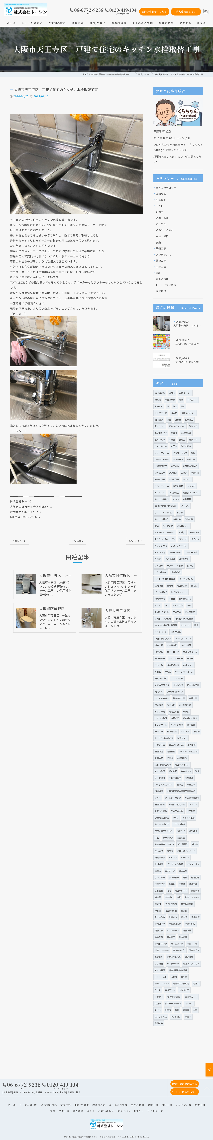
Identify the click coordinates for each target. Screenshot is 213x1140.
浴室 (197, 771)
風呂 (177, 1010)
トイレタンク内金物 (188, 751)
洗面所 (168, 1010)
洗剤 (167, 605)
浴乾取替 (159, 585)
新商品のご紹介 (190, 718)
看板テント (170, 990)
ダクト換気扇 (171, 903)
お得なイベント (162, 612)
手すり (195, 844)
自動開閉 (187, 499)
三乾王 (190, 658)
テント (158, 990)
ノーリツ (185, 505)
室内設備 (191, 724)
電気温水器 (162, 279)
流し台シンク (183, 525)
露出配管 (195, 917)
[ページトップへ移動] (207, 1087)
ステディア (170, 870)
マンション (176, 1016)
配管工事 (161, 260)
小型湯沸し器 (175, 923)
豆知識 (168, 671)
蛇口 (183, 406)
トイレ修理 (186, 645)
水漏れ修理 (186, 432)
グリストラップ (180, 452)
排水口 (174, 413)
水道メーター (185, 393)
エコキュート (191, 996)
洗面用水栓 (172, 645)
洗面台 (172, 598)
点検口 (186, 711)
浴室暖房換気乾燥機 (178, 970)
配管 (196, 625)
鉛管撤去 (189, 419)
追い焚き (173, 472)
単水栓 (158, 910)
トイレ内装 (178, 605)
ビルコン (173, 857)
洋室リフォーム (162, 950)
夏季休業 (159, 757)
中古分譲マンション (164, 830)
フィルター (192, 399)
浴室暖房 (171, 751)
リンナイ (159, 996)
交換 (158, 242)
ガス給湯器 (174, 492)
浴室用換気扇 (185, 704)
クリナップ (168, 837)
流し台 (194, 585)
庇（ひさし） (179, 950)
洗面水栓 (187, 930)
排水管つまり (185, 598)
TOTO (176, 817)
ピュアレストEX (176, 744)
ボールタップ (177, 943)
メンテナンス (163, 254)
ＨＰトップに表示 (166, 285)
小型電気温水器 (162, 817)
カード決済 (160, 777)
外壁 (185, 877)
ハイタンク (168, 525)
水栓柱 (174, 976)
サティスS (185, 625)
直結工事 (191, 459)
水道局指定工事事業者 (165, 532)
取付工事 (192, 744)
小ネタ (176, 499)
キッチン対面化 (162, 519)
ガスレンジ (178, 685)
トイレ (160, 205)
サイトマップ (155, 1111)
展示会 (172, 393)
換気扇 (158, 399)
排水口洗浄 (160, 923)
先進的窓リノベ (162, 685)
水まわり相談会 (192, 797)
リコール (159, 665)
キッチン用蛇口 (162, 499)
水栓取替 (159, 651)
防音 (175, 406)
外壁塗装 (189, 777)
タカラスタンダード (186, 850)
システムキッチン (179, 545)
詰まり (174, 432)
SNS (158, 272)
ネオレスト (188, 665)
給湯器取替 (174, 711)
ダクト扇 (185, 731)
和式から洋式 (161, 678)
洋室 (157, 837)
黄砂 (181, 399)
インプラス (160, 744)
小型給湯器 (174, 479)
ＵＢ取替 (159, 963)
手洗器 (158, 897)
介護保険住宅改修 (177, 804)
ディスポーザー (176, 658)
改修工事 (191, 784)
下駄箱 (182, 883)
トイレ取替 (160, 552)
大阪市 (158, 1003)
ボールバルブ (161, 592)
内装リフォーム (190, 651)
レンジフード (161, 413)
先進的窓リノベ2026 (164, 844)
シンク (180, 512)
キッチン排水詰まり (164, 738)
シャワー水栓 (191, 552)
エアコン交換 (177, 678)
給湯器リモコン (174, 996)
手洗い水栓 (190, 923)
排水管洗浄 (176, 572)
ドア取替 (191, 811)
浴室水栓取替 (171, 910)
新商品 (158, 671)
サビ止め (159, 565)
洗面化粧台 (186, 446)
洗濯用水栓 (160, 804)
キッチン (161, 224)
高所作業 (189, 956)
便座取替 (159, 751)
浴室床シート (181, 890)
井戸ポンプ (186, 771)
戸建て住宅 (160, 883)
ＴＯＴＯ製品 (175, 777)
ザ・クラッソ (173, 963)
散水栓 (170, 850)
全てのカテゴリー (166, 187)
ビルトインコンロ (177, 426)
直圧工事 (183, 870)
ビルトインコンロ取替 (165, 578)
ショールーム (161, 446)
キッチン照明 (177, 724)
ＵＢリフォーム (162, 452)
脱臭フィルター (188, 413)
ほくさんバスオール (164, 784)
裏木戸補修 (160, 439)
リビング (181, 830)
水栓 (179, 897)
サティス (195, 539)
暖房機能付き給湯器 (184, 618)
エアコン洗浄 (161, 432)
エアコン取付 (161, 718)
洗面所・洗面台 (165, 230)
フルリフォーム (162, 486)
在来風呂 (159, 850)
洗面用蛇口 (184, 558)
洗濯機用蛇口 (161, 466)
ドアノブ (193, 804)
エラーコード (173, 651)
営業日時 (189, 519)
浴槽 (169, 890)
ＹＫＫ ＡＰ (161, 976)
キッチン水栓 (161, 545)
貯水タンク (160, 426)
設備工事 (161, 248)
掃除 (193, 452)
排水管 (180, 784)
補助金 (178, 419)
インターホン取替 (175, 864)
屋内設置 (183, 937)
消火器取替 (170, 558)
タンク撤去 (174, 877)
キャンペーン (161, 631)
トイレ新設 (160, 970)
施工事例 (161, 199)
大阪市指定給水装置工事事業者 (181, 791)
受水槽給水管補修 (163, 764)
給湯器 (160, 212)
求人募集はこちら (186, 11)
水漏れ (188, 1016)
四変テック (160, 857)
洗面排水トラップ (191, 492)
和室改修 (193, 830)
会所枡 (158, 797)
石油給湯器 (160, 479)
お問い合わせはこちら (154, 11)
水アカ (158, 605)
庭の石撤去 (160, 658)
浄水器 (197, 731)
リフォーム (178, 459)
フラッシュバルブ (175, 691)
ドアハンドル (161, 811)
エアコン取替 (179, 824)
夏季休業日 (178, 486)
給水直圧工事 (179, 698)
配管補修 (159, 704)
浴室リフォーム (182, 764)
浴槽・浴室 (162, 218)
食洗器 (182, 439)
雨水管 (190, 565)
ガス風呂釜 (183, 844)
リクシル (191, 486)
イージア (185, 857)
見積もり (159, 1023)
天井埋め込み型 (174, 956)
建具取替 (159, 937)
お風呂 (172, 439)
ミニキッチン (173, 930)
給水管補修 (160, 598)
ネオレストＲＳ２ (183, 638)
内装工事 (161, 266)
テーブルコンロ (162, 983)
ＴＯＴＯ (177, 612)
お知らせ (161, 193)
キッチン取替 (189, 817)
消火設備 (159, 419)
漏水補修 (161, 291)
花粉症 (158, 558)
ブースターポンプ (173, 797)
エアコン (159, 956)
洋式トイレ (194, 439)
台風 (157, 525)
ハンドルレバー (162, 698)
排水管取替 (190, 612)
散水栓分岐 (160, 917)
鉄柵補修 (159, 864)
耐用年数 (177, 519)
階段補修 (159, 791)
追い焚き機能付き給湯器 (166, 625)
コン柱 (184, 976)
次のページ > (135, 540)
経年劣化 (195, 877)
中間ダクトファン (163, 638)
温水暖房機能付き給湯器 (166, 505)
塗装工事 (193, 883)
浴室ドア (193, 426)
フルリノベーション (164, 512)
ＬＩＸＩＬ (160, 492)
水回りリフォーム (173, 1003)
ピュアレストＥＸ (191, 963)
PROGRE (159, 731)
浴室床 (158, 870)
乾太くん (159, 691)
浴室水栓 (171, 704)
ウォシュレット (162, 459)
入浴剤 (184, 472)
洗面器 (170, 757)
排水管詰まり (173, 665)
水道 (195, 1010)
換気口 (158, 903)
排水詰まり (160, 393)
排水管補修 (172, 731)
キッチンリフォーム (184, 671)
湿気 (169, 419)
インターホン (193, 864)
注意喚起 (175, 718)
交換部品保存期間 (181, 983)
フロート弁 (192, 943)
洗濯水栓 (195, 890)
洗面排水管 (194, 532)
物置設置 (181, 837)
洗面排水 (169, 897)
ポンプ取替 (176, 631)
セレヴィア (184, 990)
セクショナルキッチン (165, 539)
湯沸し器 (159, 645)
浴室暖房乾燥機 (190, 466)
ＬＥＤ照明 (160, 711)
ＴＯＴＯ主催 (177, 811)
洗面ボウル (194, 950)
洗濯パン (173, 917)
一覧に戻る (77, 540)
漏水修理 (173, 771)
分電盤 (172, 883)
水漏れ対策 (182, 757)
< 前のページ (19, 540)
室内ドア (171, 937)
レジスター (182, 738)
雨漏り (196, 983)
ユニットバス (161, 1016)
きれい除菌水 (161, 572)
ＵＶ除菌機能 (187, 903)
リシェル (183, 539)
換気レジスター (192, 897)
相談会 (182, 532)
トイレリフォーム (179, 592)
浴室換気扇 (182, 585)
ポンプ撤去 (160, 877)
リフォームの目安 (175, 565)
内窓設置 (175, 466)
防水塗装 (159, 890)
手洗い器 (195, 472)
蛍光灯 (170, 585)
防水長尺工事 (193, 685)
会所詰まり (160, 472)
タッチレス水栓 (186, 578)
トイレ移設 (160, 771)
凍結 (189, 605)
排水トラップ (161, 943)
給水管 (184, 917)
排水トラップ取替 (163, 618)
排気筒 (184, 910)
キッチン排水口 (162, 824)
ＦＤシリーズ (161, 724)
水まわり (187, 479)
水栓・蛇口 (162, 236)
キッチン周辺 (175, 552)
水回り (174, 446)
